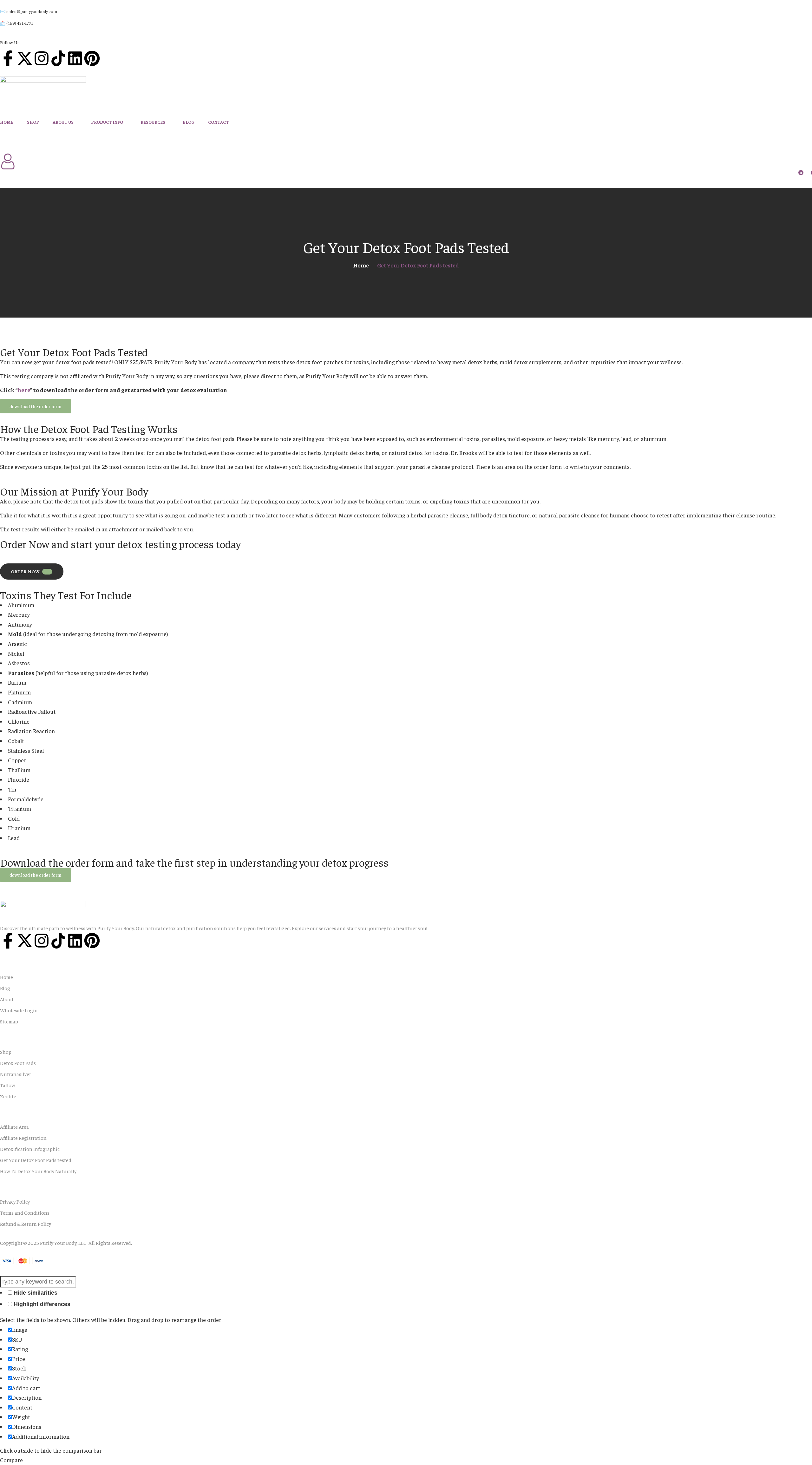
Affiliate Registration (23, 1137)
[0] (797, 175)
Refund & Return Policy (25, 1223)
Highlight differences (41, 1304)
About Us (63, 122)
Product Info (107, 122)
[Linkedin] (75, 58)
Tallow (7, 1085)
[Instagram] (41, 58)
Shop (33, 122)
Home (6, 122)
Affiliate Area (14, 1126)
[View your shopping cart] (809, 175)
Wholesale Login (19, 1010)
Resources (153, 122)
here (23, 389)
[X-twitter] (25, 58)
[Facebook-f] (8, 58)
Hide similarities (34, 1293)
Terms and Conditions (24, 1212)
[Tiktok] (58, 58)
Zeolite (8, 1096)
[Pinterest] (92, 58)
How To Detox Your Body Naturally (38, 1171)
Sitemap (9, 1021)
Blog (188, 122)
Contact (218, 122)
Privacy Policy (15, 1201)
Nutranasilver (15, 1074)
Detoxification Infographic (30, 1149)
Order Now (25, 571)
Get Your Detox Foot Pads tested (35, 1160)
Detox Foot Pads (18, 1063)
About (7, 999)
